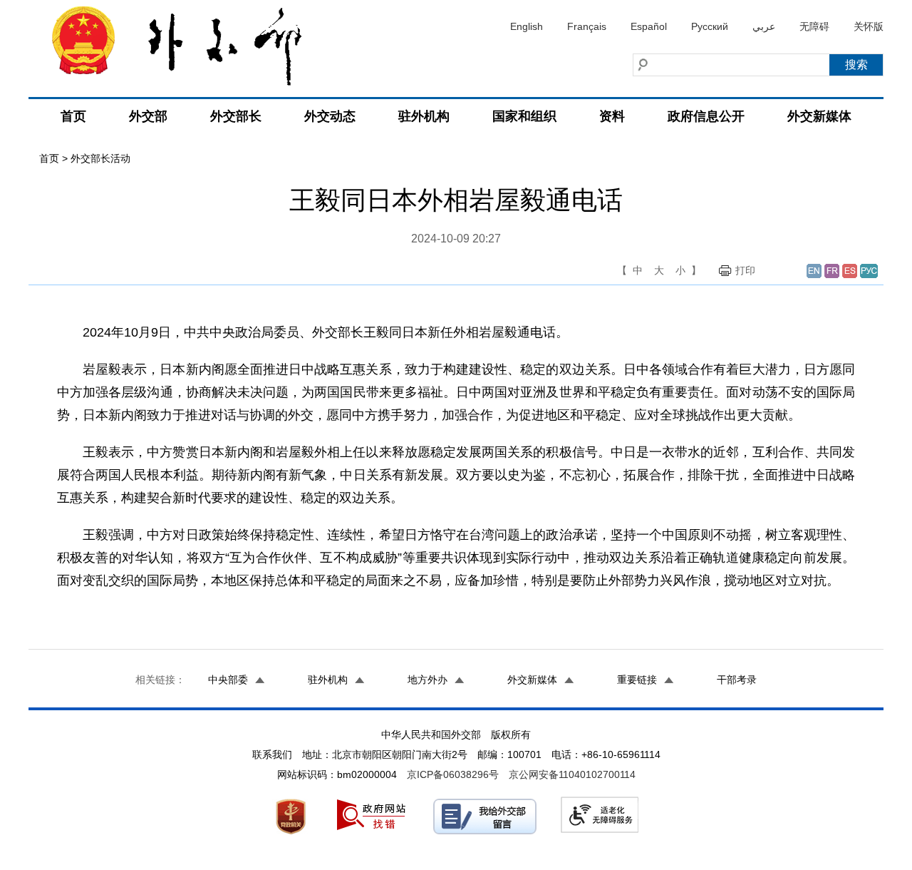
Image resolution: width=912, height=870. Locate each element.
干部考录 (737, 679)
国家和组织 (524, 116)
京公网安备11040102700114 (572, 774)
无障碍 (814, 26)
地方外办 (427, 679)
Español (649, 26)
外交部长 (235, 116)
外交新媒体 (819, 116)
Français (586, 26)
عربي (763, 26)
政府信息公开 (706, 116)
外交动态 (330, 116)
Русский (709, 26)
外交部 (148, 116)
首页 (73, 116)
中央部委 (228, 679)
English (526, 26)
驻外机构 (424, 116)
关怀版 (869, 26)
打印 (745, 270)
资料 (612, 116)
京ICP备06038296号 (453, 774)
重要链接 (637, 679)
